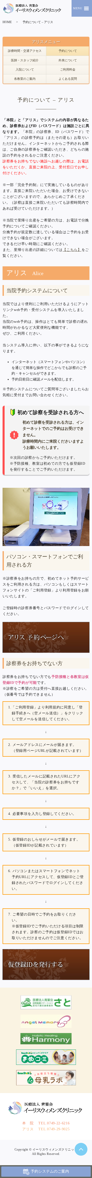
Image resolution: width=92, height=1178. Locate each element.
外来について (68, 60)
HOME (7, 22)
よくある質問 (68, 79)
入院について (25, 69)
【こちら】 (72, 250)
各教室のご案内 (25, 79)
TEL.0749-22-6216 (46, 1123)
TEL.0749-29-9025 (46, 1129)
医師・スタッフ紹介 (25, 60)
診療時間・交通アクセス (25, 51)
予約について (68, 51)
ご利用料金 (67, 69)
